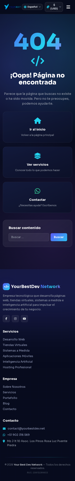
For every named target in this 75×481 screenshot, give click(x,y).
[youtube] (24, 318)
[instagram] (15, 318)
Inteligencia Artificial (18, 362)
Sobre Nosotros (14, 387)
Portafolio (10, 398)
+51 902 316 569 (18, 435)
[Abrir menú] (68, 7)
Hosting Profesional (17, 367)
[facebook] (6, 318)
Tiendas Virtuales (15, 345)
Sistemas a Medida (16, 350)
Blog (6, 403)
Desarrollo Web (14, 339)
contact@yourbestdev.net (26, 428)
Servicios (9, 392)
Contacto (9, 409)
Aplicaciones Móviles (18, 356)
